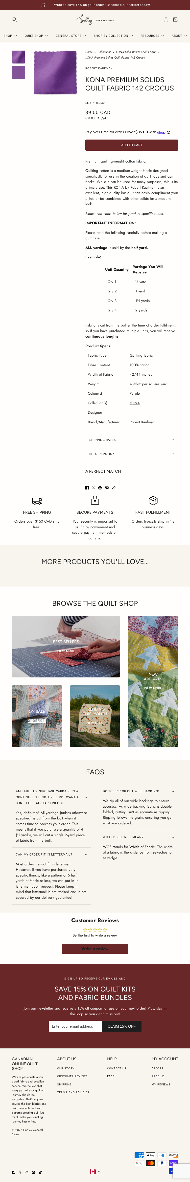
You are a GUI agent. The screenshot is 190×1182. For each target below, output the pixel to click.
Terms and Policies (73, 1092)
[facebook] (13, 1172)
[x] (20, 1172)
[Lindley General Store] (95, 19)
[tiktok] (40, 1172)
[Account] (166, 19)
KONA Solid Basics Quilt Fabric (136, 52)
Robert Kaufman (99, 68)
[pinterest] (33, 1172)
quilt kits (39, 1112)
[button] (114, 487)
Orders (158, 1068)
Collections (104, 52)
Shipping (64, 1084)
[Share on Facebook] (87, 487)
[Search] (14, 19)
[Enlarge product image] (55, 72)
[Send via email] (107, 487)
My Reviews (161, 1084)
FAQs (111, 1076)
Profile (158, 1076)
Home (89, 52)
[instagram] (26, 1172)
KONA (135, 403)
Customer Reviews (72, 1076)
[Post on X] (93, 488)
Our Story (65, 1068)
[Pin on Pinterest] (100, 487)
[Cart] (175, 19)
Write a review (94, 949)
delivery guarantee (56, 897)
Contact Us (116, 1068)
